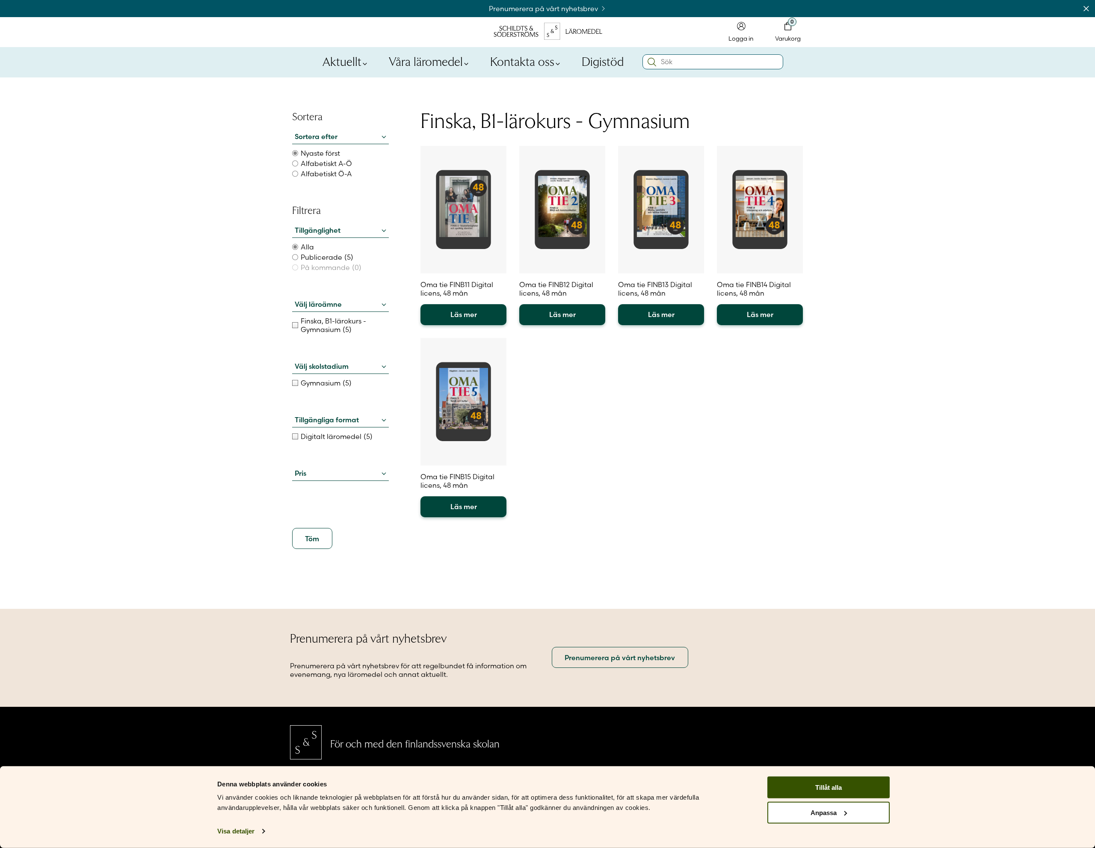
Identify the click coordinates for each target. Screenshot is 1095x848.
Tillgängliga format (327, 419)
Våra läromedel (426, 60)
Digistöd (603, 60)
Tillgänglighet (317, 230)
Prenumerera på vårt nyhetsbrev (544, 8)
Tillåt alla (828, 787)
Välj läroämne (318, 304)
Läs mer (463, 314)
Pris (300, 473)
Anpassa (824, 812)
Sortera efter (316, 136)
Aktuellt (342, 60)
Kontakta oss (522, 60)
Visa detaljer (236, 831)
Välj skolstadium (322, 366)
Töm (312, 538)
